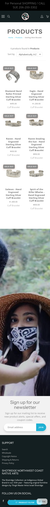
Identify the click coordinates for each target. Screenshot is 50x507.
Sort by (11, 54)
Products (19, 37)
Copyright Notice (9, 456)
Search (5, 449)
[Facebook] (3, 501)
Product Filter (26, 502)
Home (10, 37)
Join (41, 427)
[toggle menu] (3, 16)
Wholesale (6, 453)
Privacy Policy (8, 463)
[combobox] (29, 54)
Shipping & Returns (10, 460)
